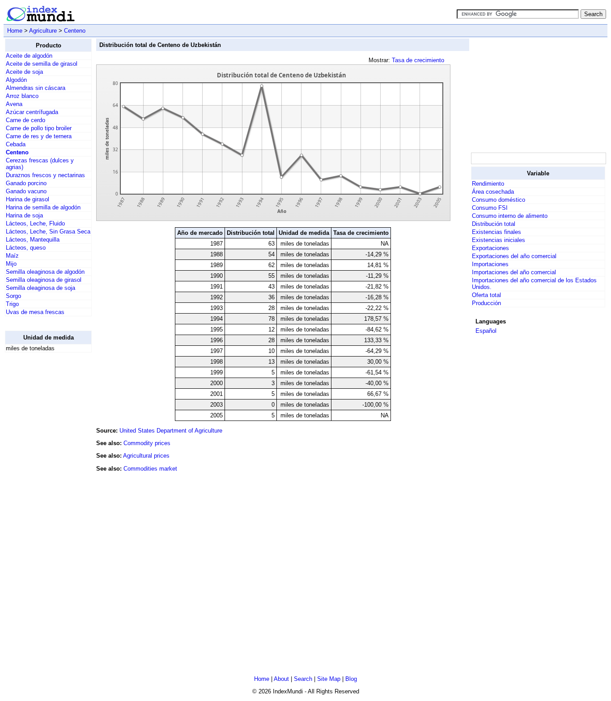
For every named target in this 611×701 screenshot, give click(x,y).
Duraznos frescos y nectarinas (45, 175)
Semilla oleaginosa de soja (40, 288)
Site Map (328, 679)
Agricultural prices (146, 455)
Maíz (12, 255)
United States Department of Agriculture (170, 430)
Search (303, 679)
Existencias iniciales (498, 240)
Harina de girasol (27, 199)
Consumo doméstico (498, 199)
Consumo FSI (490, 207)
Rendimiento (488, 183)
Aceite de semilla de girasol (41, 63)
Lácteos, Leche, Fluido (35, 223)
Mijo (11, 263)
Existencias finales (496, 232)
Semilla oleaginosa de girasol (43, 279)
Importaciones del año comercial (514, 272)
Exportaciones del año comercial (514, 256)
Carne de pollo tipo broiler (39, 128)
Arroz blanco (22, 96)
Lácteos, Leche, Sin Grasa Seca (48, 231)
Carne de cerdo (25, 120)
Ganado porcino (26, 183)
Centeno (74, 30)
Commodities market (150, 468)
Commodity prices (146, 443)
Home (14, 30)
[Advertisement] (40, 494)
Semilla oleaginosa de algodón (45, 271)
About (281, 679)
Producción (486, 303)
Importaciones (490, 264)
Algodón (16, 79)
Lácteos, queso (26, 247)
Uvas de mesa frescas (35, 312)
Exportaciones (490, 248)
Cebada (15, 144)
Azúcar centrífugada (32, 112)
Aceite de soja (24, 71)
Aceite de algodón (29, 55)
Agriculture (43, 30)
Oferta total (486, 295)
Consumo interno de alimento (509, 215)
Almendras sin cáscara (35, 88)
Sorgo (13, 296)
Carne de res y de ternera (39, 136)
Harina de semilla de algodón (43, 207)
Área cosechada (493, 191)
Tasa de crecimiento (418, 60)
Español (485, 330)
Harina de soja (24, 215)
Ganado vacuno (26, 191)
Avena (14, 104)
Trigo (12, 304)
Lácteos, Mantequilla (32, 239)
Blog (351, 679)
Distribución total (493, 224)
